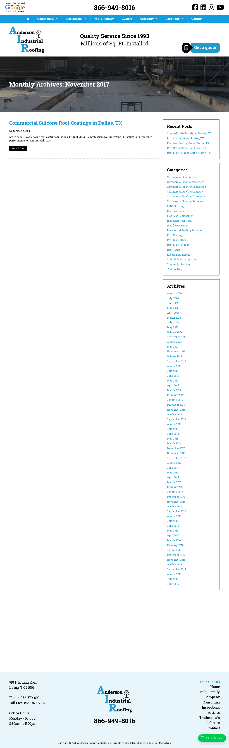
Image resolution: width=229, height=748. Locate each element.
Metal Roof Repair (178, 225)
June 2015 (173, 584)
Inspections (211, 707)
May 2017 (172, 472)
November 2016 (176, 501)
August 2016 (174, 516)
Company (147, 19)
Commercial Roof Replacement (185, 181)
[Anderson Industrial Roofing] (114, 699)
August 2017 (174, 462)
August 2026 (174, 293)
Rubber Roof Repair (178, 254)
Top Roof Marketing (160, 742)
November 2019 (176, 351)
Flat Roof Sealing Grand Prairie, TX (188, 143)
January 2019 (175, 399)
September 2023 (176, 337)
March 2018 (174, 443)
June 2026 (173, 303)
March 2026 (174, 317)
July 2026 (173, 298)
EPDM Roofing (175, 206)
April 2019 (173, 385)
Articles (214, 712)
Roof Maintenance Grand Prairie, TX (189, 152)
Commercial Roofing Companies (186, 186)
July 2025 (173, 322)
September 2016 (176, 511)
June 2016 (173, 525)
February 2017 (175, 487)
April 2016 (173, 535)
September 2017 (176, 458)
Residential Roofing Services (184, 230)
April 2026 (173, 312)
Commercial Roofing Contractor (186, 196)
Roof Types (173, 249)
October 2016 (174, 506)
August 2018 (174, 424)
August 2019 (174, 366)
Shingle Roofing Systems (182, 259)
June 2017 (173, 467)
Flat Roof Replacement (181, 215)
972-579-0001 (31, 698)
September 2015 (176, 569)
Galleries (213, 723)
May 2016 (172, 530)
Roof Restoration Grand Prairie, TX (188, 148)
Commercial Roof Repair (181, 177)
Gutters (127, 19)
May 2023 (173, 346)
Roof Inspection (176, 240)
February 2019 (175, 395)
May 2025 (173, 327)
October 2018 (174, 414)
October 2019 (174, 356)
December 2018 (176, 404)
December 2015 (176, 554)
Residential (74, 19)
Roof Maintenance (178, 244)
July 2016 (172, 520)
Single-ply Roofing (178, 264)
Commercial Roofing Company (185, 191)
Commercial (45, 19)
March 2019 (174, 390)
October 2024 (174, 332)
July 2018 (172, 428)
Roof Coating (174, 235)
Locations (173, 19)
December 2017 (176, 448)
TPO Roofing (174, 269)
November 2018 (176, 409)
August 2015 (174, 574)
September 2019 (176, 361)
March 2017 (174, 482)
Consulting (211, 702)
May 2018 (172, 438)
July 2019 (173, 370)
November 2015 (176, 559)
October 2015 (174, 564)
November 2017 (176, 453)
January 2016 (175, 550)
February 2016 (175, 545)
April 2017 (173, 477)
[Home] (28, 19)
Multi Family (104, 19)
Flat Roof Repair (176, 211)
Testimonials (209, 717)
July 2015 (172, 579)
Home (215, 686)
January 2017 (175, 491)
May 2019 (172, 380)
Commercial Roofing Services (185, 201)
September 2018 (176, 419)
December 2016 (176, 496)
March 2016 (174, 540)
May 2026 (173, 307)
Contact (197, 19)
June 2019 (173, 375)
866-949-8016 (114, 7)
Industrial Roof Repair (180, 220)
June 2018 (173, 433)
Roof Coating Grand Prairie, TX (185, 138)
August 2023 (174, 341)
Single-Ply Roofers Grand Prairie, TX (189, 133)
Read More (18, 148)
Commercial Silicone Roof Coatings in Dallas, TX (65, 122)
